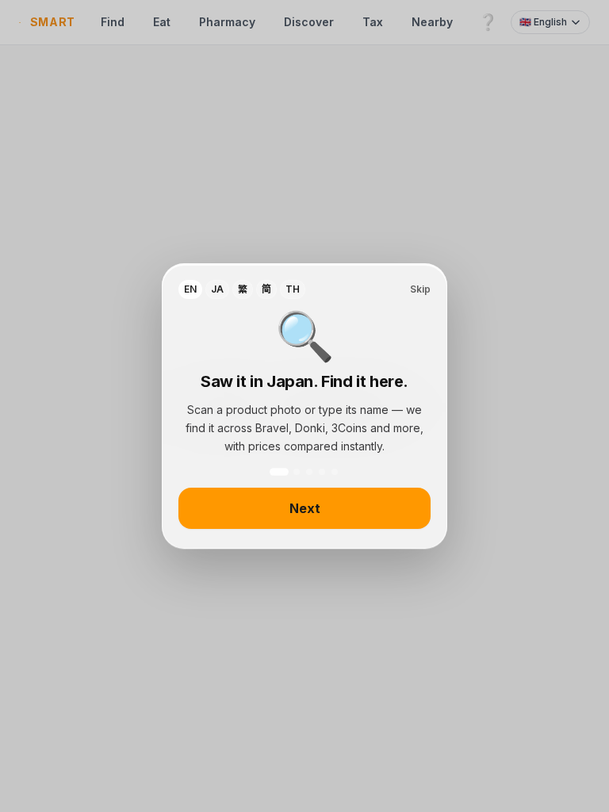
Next (304, 508)
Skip (420, 289)
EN (190, 289)
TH (292, 289)
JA (217, 289)
